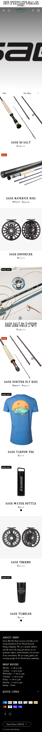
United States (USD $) (15, 724)
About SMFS (11, 637)
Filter (4, 93)
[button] (3, 10)
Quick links (11, 691)
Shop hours (11, 664)
